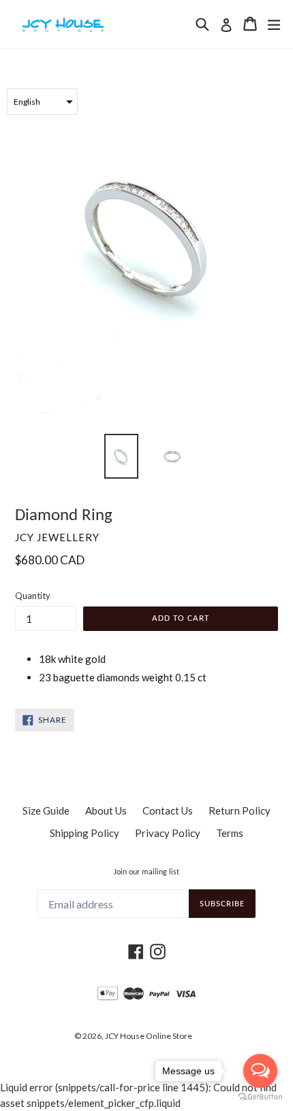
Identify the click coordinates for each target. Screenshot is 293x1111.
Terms (229, 833)
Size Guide (46, 810)
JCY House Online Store (148, 1036)
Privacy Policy (167, 833)
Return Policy (240, 810)
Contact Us (167, 810)
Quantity (32, 595)
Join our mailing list (146, 872)
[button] (42, 101)
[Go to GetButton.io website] (260, 1097)
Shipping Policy (84, 833)
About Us (106, 810)
